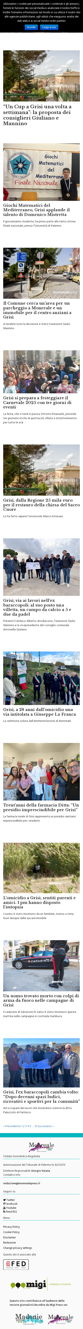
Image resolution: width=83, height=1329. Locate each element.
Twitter (10, 1200)
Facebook (11, 1204)
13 (35, 1126)
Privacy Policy (11, 1227)
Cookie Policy (11, 1232)
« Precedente (12, 1126)
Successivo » (46, 1126)
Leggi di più (49, 27)
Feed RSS (11, 1212)
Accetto (31, 27)
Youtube (11, 1208)
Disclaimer (9, 1238)
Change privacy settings (17, 1248)
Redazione (9, 1243)
